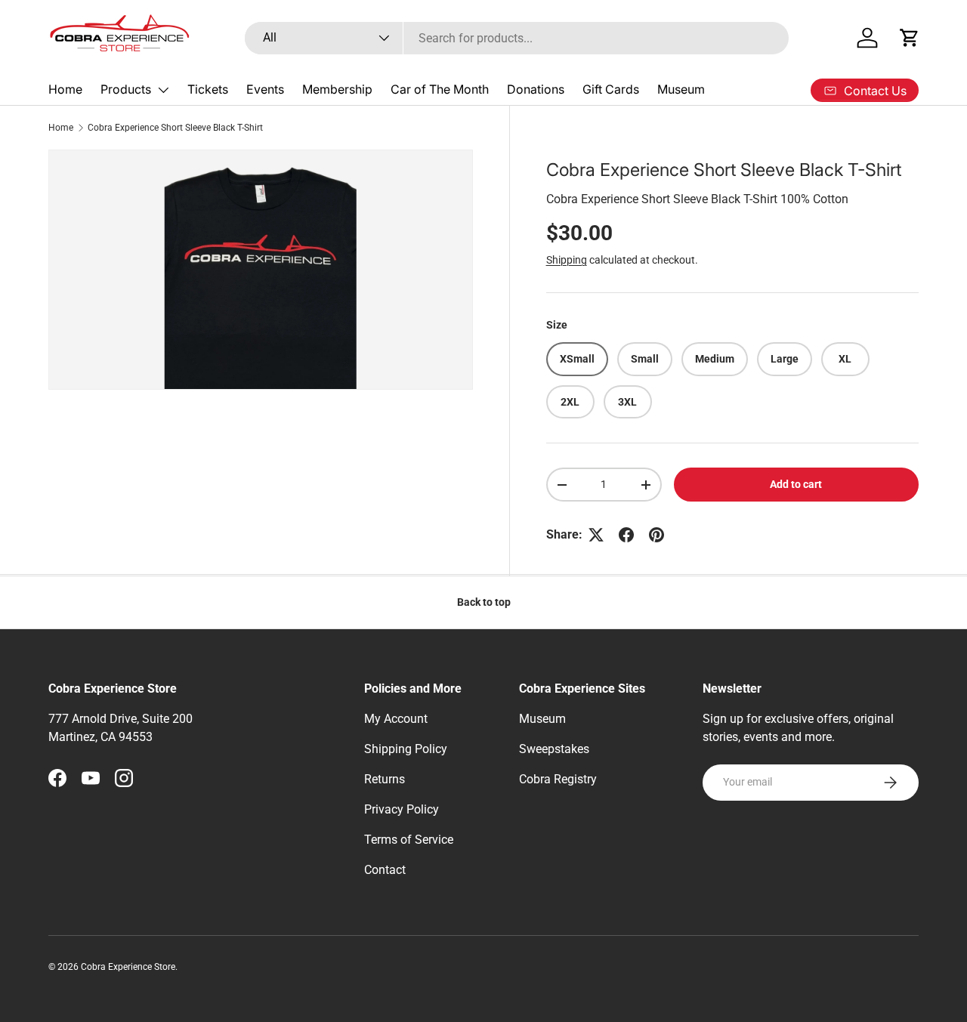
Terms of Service (408, 839)
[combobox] (517, 38)
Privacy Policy (401, 809)
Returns (384, 779)
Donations (535, 89)
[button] (909, 37)
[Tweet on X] (596, 535)
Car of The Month (440, 89)
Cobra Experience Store (128, 967)
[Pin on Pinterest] (656, 535)
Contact (385, 870)
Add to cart (796, 485)
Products (125, 89)
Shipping (566, 260)
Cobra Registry (558, 779)
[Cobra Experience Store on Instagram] (124, 778)
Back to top (484, 602)
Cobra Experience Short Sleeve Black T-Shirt (175, 127)
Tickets (207, 89)
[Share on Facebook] (626, 535)
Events (265, 89)
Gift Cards (610, 89)
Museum (681, 89)
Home (65, 89)
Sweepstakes (554, 749)
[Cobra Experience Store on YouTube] (90, 778)
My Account (396, 719)
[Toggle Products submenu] (163, 90)
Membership (337, 89)
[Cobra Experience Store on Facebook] (57, 778)
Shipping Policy (405, 749)
